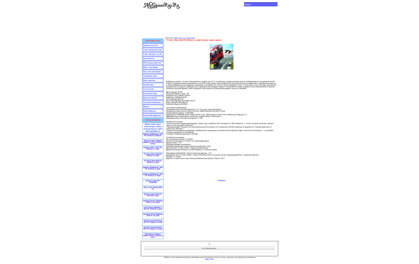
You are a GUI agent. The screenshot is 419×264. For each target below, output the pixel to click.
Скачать (221, 180)
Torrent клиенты (210, 248)
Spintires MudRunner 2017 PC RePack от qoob (153, 168)
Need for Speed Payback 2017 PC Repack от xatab (152, 221)
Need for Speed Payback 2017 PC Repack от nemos (153, 228)
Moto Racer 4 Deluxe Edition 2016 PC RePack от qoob (153, 235)
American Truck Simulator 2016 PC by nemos (153, 201)
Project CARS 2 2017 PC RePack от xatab (152, 148)
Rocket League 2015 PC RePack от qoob (153, 194)
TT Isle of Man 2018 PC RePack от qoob (153, 161)
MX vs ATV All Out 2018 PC (153, 188)
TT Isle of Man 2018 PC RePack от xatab (153, 154)
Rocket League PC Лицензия (153, 181)
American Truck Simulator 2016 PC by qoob (153, 214)
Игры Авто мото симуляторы (184, 38)
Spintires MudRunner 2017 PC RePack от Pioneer (153, 134)
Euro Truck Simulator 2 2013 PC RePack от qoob (152, 208)
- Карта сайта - (209, 259)
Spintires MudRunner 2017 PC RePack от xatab (153, 174)
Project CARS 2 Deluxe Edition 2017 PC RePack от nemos (153, 142)
